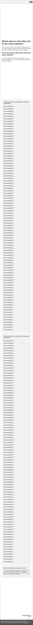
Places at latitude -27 (9, 497)
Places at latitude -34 (9, 479)
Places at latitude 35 (8, 242)
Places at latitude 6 (8, 314)
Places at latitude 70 (8, 156)
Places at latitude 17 (8, 287)
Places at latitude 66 (8, 165)
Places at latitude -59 (9, 417)
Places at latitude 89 (8, 108)
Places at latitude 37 (8, 237)
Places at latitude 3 (8, 322)
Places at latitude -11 (9, 536)
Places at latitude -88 (9, 345)
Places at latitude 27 (8, 262)
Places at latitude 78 (8, 136)
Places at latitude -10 (9, 539)
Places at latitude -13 (9, 531)
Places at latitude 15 (8, 292)
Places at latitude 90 (8, 106)
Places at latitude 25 (8, 267)
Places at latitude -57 (9, 422)
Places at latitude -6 (8, 549)
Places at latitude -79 (9, 368)
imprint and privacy (26, 615)
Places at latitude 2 (8, 324)
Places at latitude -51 (9, 437)
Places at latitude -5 (8, 551)
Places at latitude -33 (9, 482)
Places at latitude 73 (8, 148)
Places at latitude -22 (9, 509)
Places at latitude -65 (9, 402)
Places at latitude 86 (8, 116)
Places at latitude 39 (8, 232)
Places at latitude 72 (8, 151)
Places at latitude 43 (8, 223)
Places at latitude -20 (9, 514)
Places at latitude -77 (9, 372)
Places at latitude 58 (8, 185)
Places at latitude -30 (9, 489)
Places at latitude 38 (8, 235)
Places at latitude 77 (8, 138)
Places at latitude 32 (8, 250)
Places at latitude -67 (9, 397)
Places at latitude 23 (8, 272)
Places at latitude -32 (9, 484)
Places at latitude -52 (9, 435)
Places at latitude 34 (8, 245)
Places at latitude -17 (9, 521)
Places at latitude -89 (9, 343)
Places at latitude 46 (8, 215)
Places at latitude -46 (9, 449)
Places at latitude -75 (9, 377)
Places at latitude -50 (9, 439)
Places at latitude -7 (8, 546)
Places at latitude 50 (8, 205)
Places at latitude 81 (8, 128)
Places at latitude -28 (9, 494)
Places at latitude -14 (9, 529)
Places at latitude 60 (8, 180)
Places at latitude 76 (8, 141)
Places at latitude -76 (9, 375)
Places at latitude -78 (9, 370)
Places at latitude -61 (9, 412)
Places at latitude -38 (9, 469)
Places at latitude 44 (8, 220)
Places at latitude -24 (9, 504)
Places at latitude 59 (8, 183)
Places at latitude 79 (8, 133)
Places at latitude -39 (9, 467)
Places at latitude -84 (9, 355)
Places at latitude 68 (8, 160)
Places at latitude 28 (8, 260)
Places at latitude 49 (8, 208)
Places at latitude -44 (9, 454)
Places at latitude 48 (8, 210)
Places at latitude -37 (9, 472)
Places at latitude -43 (9, 457)
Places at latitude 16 (8, 290)
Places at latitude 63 (8, 173)
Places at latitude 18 (8, 285)
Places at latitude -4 (8, 554)
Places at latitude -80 (9, 365)
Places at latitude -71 (9, 387)
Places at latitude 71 (8, 153)
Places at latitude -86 (9, 350)
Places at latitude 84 (8, 121)
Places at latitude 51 (8, 203)
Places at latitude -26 (9, 499)
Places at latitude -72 (9, 385)
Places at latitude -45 (9, 452)
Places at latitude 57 (8, 188)
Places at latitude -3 (8, 556)
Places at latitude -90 (9, 340)
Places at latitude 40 (8, 230)
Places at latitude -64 (9, 405)
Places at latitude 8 (8, 309)
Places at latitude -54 (9, 430)
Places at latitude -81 (9, 363)
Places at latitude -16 (9, 524)
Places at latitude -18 (9, 519)
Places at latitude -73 (9, 382)
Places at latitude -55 (9, 427)
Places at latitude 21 (8, 277)
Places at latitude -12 (9, 534)
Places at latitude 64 (8, 170)
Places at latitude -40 (9, 464)
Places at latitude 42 (8, 225)
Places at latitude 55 (8, 193)
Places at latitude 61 (8, 178)
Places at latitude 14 (8, 294)
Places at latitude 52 (8, 200)
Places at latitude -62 (9, 410)
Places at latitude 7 (8, 312)
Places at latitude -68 (9, 395)
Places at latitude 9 (8, 307)
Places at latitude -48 (9, 444)
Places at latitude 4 (8, 319)
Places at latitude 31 (8, 252)
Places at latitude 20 (8, 280)
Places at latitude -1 (8, 561)
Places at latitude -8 (8, 544)
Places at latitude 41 (8, 227)
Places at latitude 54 (8, 195)
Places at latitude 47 (8, 213)
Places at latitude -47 (9, 447)
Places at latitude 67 (8, 163)
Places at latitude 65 (8, 168)
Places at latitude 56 (8, 190)
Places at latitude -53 (9, 432)
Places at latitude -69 (9, 392)
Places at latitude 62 (8, 175)
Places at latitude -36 (9, 474)
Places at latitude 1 (8, 327)
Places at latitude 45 (8, 218)
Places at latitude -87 (9, 348)
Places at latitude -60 (9, 415)
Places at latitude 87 (8, 113)
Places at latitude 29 (8, 257)
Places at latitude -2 (8, 559)
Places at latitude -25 (9, 502)
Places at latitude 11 (8, 302)
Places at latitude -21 (9, 511)
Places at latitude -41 (9, 462)
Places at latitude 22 (8, 275)
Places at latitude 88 (8, 111)
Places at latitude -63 (9, 407)
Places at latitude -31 (9, 487)
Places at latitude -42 (9, 459)
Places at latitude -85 (9, 353)
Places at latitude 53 (8, 198)
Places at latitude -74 (9, 380)
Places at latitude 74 (8, 146)
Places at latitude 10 (8, 304)
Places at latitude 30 (8, 255)
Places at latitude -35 (9, 477)
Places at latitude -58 (9, 420)
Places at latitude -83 (9, 358)
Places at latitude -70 (9, 390)
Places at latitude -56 (9, 425)
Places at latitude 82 (8, 126)
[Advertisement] (16, 22)
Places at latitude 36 (8, 240)
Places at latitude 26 (8, 265)
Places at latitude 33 (8, 247)
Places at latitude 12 (8, 299)
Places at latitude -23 (9, 506)
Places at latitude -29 (9, 492)
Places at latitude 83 (8, 123)
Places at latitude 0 (8, 329)
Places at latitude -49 (9, 442)
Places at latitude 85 (8, 118)
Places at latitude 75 (8, 143)
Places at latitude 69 (8, 158)
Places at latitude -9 (8, 541)
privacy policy (26, 622)
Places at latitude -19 (9, 516)
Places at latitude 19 (8, 282)
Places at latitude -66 (9, 400)
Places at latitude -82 (9, 360)
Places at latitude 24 (8, 270)
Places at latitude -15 (9, 526)
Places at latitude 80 (8, 131)
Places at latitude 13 (8, 297)
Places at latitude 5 (8, 317)
